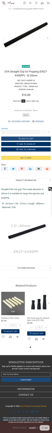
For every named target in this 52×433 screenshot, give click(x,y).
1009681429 (33, 86)
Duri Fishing (11, 3)
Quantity (4, 128)
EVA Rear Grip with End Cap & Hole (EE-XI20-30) (15, 319)
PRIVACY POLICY (20, 428)
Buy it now (26, 158)
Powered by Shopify (39, 406)
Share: (3, 165)
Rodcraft (30, 89)
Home (10, 8)
